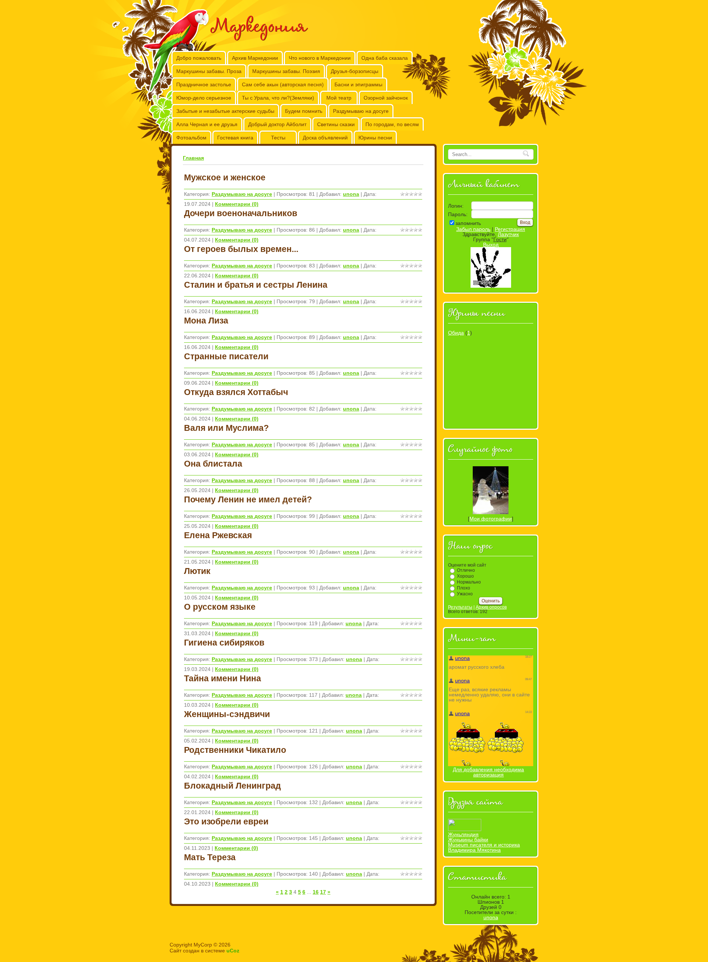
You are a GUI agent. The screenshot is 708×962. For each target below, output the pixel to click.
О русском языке (220, 607)
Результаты (460, 607)
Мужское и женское (225, 177)
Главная (193, 158)
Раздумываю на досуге (242, 194)
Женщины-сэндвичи (227, 714)
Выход (491, 245)
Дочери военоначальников (240, 213)
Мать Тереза (210, 857)
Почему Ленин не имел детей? (248, 499)
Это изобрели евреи (226, 821)
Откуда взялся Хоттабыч (236, 392)
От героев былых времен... (241, 249)
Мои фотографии (490, 519)
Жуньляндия (463, 834)
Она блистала (213, 463)
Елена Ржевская (218, 535)
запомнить (468, 223)
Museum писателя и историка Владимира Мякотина (484, 847)
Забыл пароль (473, 229)
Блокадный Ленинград (232, 785)
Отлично (466, 570)
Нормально (469, 582)
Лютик (197, 571)
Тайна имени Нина (222, 678)
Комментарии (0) (236, 204)
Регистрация (510, 229)
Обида (456, 333)
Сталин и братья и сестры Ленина (255, 285)
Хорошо (465, 576)
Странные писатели (226, 356)
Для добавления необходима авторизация (488, 772)
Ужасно (465, 593)
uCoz (232, 951)
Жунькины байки (468, 839)
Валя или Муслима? (226, 428)
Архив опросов (491, 607)
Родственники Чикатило (235, 750)
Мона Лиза (206, 320)
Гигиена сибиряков (224, 642)
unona (351, 194)
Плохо (463, 588)
